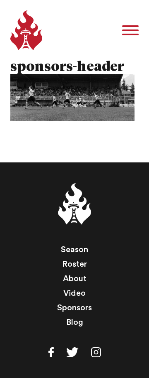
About (75, 279)
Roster (74, 264)
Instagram (96, 352)
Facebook (51, 352)
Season (74, 249)
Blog (74, 322)
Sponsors (74, 308)
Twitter (72, 352)
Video (74, 293)
